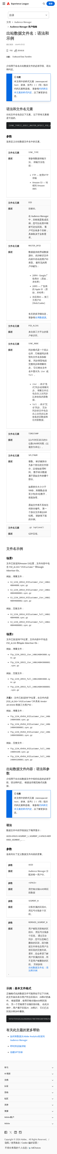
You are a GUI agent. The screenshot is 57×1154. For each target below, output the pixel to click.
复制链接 (21, 50)
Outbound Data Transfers (22, 56)
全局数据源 (40, 317)
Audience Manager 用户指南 (23, 26)
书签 (11, 50)
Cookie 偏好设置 (29, 1142)
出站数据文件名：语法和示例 (38, 969)
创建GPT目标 (16, 1052)
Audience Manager (23, 22)
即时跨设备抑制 (18, 1046)
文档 (8, 22)
